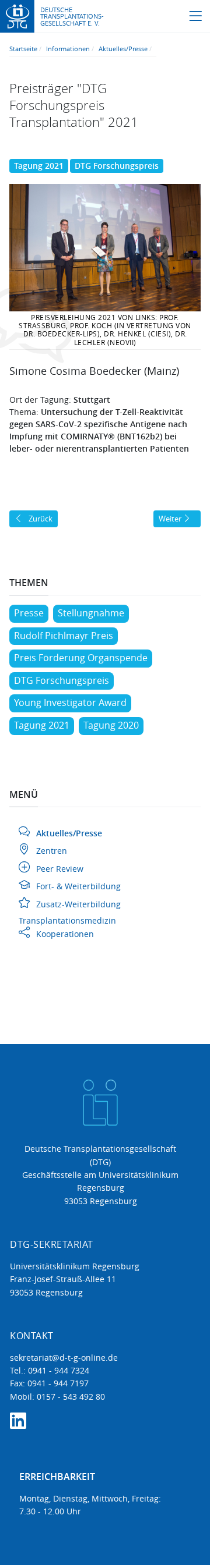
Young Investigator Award (70, 702)
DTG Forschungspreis (117, 165)
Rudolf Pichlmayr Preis (63, 635)
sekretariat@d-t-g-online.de (64, 1357)
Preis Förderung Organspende (81, 657)
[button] (195, 16)
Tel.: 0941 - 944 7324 (49, 1370)
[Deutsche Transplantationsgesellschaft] (17, 15)
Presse (29, 612)
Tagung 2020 (111, 725)
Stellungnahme (91, 612)
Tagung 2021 (39, 165)
